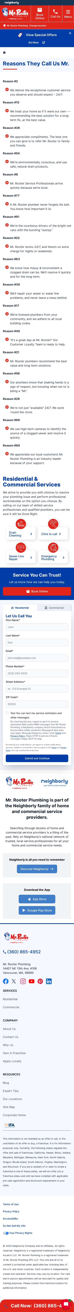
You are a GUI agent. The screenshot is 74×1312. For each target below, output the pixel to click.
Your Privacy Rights (20, 1232)
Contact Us (10, 1037)
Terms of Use (11, 1204)
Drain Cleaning (15, 534)
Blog (6, 1083)
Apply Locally (12, 1061)
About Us (9, 1029)
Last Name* (13, 635)
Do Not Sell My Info (14, 1225)
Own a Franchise (14, 1053)
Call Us (55, 16)
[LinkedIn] (49, 981)
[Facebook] (6, 981)
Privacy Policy (17, 736)
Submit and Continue (37, 758)
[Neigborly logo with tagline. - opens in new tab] (55, 782)
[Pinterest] (40, 981)
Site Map (9, 1107)
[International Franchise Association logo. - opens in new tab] (9, 1125)
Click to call (49, 533)
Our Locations (12, 1099)
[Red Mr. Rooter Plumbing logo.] (37, 937)
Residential (22, 607)
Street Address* (15, 681)
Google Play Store (39, 910)
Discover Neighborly (34, 869)
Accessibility (10, 1218)
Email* (9, 650)
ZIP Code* (12, 697)
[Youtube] (31, 981)
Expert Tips (11, 1091)
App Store (39, 899)
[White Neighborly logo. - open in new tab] (11, 2)
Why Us (8, 1045)
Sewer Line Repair (16, 557)
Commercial (56, 607)
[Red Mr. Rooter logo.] (19, 783)
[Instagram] (23, 981)
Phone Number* (15, 666)
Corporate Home (14, 1115)
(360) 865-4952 (24, 951)
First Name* (13, 620)
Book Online (39, 16)
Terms (58, 733)
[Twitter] (14, 981)
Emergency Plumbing (49, 557)
